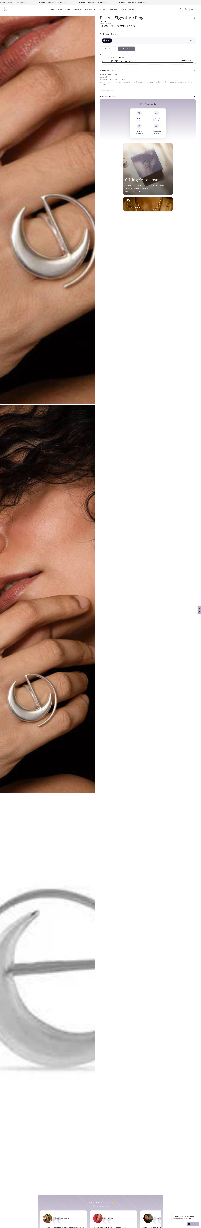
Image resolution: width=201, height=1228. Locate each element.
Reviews (131, 9)
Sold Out (108, 49)
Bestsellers (113, 9)
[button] (180, 9)
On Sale (67, 9)
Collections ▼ (102, 9)
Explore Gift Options (132, 191)
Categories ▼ (77, 9)
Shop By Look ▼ (89, 9)
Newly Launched (56, 9)
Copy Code (187, 60)
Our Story (123, 9)
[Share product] (194, 18)
